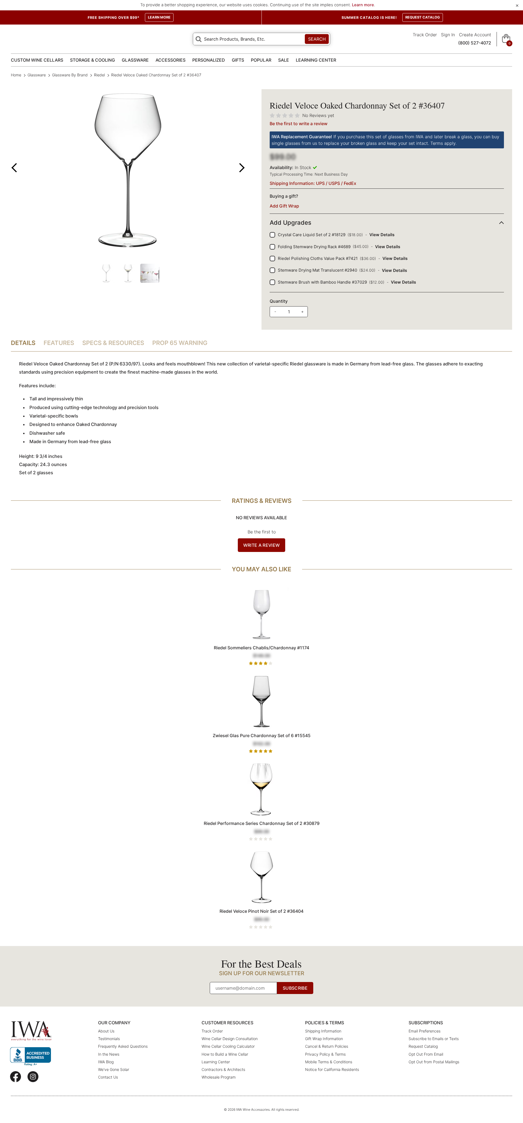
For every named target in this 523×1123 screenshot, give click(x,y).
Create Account (475, 34)
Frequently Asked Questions (123, 1046)
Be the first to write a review (298, 123)
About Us (106, 1031)
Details (23, 342)
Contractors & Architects (223, 1069)
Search (317, 39)
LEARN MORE (159, 17)
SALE (283, 60)
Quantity (279, 301)
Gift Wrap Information (324, 1038)
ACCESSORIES (171, 60)
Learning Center (216, 1061)
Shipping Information (323, 1031)
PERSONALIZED (208, 60)
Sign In (448, 34)
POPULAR (261, 60)
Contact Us (108, 1077)
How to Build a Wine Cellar (225, 1054)
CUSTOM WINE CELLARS (37, 60)
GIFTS (238, 60)
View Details (381, 234)
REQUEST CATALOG (422, 17)
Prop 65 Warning (180, 342)
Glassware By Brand (70, 75)
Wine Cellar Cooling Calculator (228, 1046)
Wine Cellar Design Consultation (230, 1038)
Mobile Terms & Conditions (328, 1061)
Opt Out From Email (426, 1054)
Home (16, 75)
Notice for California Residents (332, 1069)
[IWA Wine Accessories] (31, 1031)
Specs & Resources (113, 342)
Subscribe (295, 988)
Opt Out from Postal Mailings (434, 1061)
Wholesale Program (219, 1077)
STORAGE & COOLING (92, 60)
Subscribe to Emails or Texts (434, 1038)
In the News (108, 1054)
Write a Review (261, 545)
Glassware (36, 75)
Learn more (363, 4)
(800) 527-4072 (474, 43)
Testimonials (109, 1038)
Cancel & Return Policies (326, 1046)
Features (59, 342)
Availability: (281, 167)
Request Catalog (423, 1046)
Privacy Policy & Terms (325, 1054)
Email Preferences (424, 1031)
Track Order (425, 34)
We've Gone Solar (113, 1069)
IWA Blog (106, 1061)
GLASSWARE (135, 60)
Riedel (99, 75)
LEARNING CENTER (316, 60)
